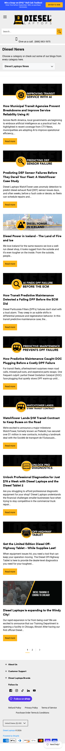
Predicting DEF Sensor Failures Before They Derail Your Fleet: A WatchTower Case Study (30, 176)
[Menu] (5, 16)
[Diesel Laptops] (32, 20)
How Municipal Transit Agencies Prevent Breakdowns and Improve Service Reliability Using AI (31, 110)
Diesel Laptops (9, 730)
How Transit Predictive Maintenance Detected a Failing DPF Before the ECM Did (30, 299)
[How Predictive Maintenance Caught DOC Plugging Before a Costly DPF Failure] (32, 344)
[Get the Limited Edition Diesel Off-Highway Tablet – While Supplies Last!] (32, 530)
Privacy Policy (31, 708)
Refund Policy (14, 708)
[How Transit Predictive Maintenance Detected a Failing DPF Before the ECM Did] (32, 281)
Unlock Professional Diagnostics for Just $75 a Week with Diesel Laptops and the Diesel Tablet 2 (31, 481)
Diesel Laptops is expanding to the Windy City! (32, 612)
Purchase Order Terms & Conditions (32, 712)
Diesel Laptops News (17, 66)
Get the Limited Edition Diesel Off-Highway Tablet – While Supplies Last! (29, 545)
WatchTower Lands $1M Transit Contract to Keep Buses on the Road (31, 420)
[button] (6, 664)
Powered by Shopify (11, 736)
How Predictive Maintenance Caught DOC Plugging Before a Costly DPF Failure (32, 360)
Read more (10, 141)
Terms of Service (49, 708)
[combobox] (29, 32)
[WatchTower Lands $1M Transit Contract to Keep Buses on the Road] (32, 404)
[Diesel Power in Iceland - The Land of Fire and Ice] (32, 222)
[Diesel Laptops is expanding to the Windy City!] (32, 593)
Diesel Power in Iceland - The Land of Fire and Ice (32, 238)
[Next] (39, 649)
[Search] (59, 32)
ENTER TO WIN (54, 5)
